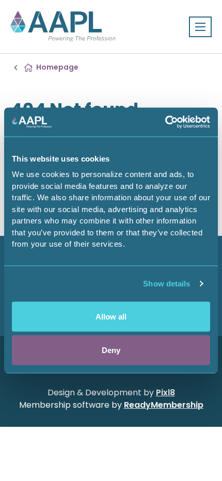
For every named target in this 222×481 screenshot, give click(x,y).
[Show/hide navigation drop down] (200, 27)
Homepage (57, 67)
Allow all (111, 316)
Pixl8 (165, 392)
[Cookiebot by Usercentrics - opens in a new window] (165, 122)
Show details (166, 283)
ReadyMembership (163, 405)
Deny (111, 350)
